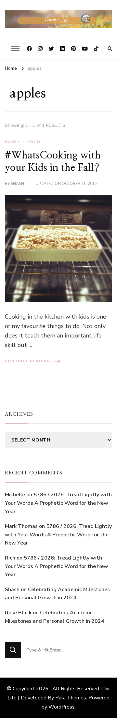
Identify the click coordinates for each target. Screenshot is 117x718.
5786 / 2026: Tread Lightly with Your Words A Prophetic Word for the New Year (58, 503)
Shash (17, 183)
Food (33, 141)
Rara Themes (70, 697)
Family (12, 141)
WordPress (61, 707)
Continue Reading (28, 361)
